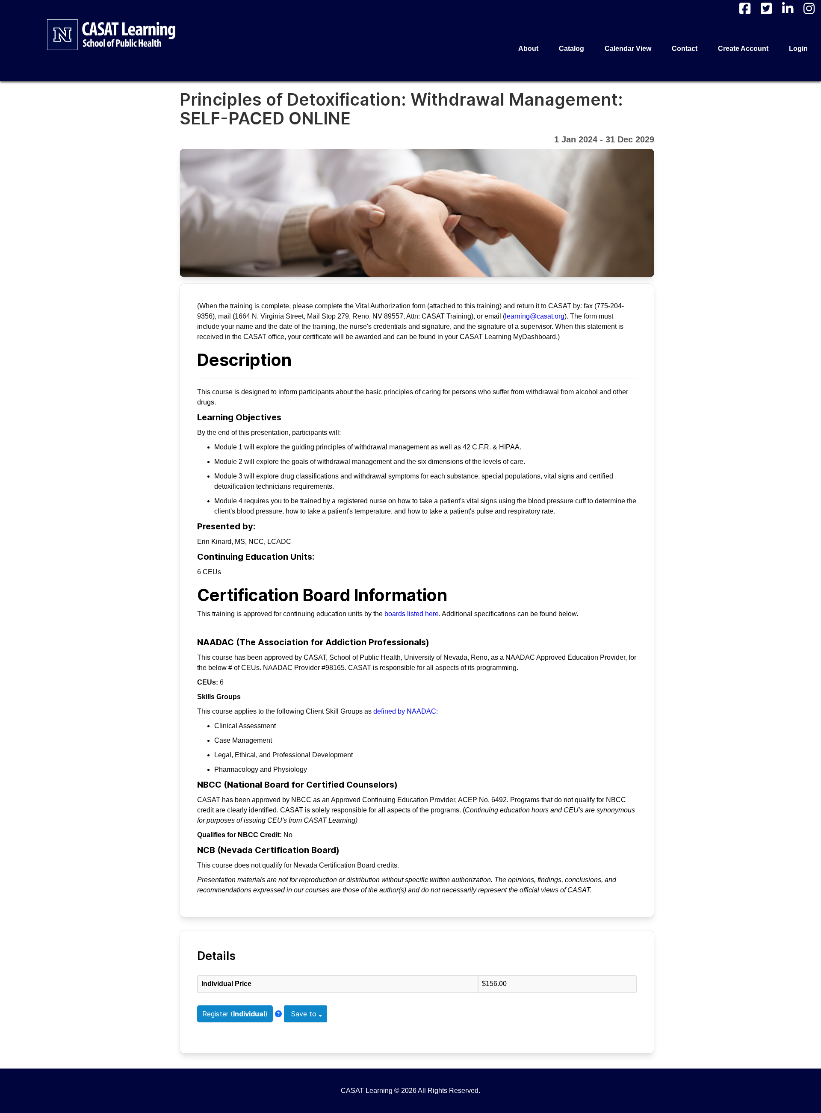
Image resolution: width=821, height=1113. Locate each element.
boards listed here (411, 613)
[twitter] (766, 8)
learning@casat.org (534, 316)
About (528, 48)
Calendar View (628, 48)
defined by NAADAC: (405, 711)
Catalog (571, 48)
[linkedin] (787, 8)
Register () (235, 1014)
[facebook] (744, 8)
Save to (304, 1014)
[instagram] (809, 8)
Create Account (743, 48)
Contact (684, 48)
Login (798, 48)
